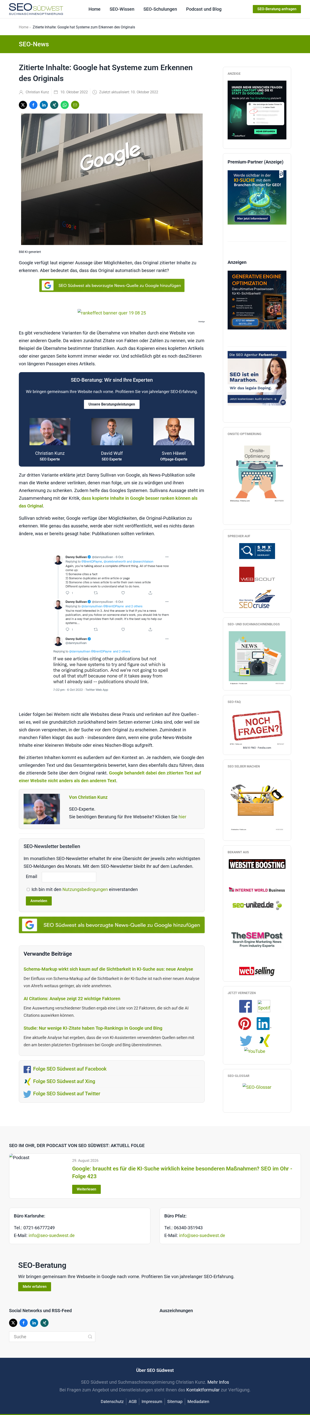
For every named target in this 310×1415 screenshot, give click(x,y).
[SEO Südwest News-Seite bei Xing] (266, 1040)
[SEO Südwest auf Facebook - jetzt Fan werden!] (247, 1006)
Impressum (152, 1401)
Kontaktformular (203, 1390)
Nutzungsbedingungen (85, 889)
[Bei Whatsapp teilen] (65, 105)
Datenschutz (112, 1401)
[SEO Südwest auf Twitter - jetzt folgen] (248, 1040)
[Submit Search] (90, 1336)
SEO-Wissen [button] (122, 9)
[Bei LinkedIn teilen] (44, 105)
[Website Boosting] (257, 863)
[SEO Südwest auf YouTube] (257, 1051)
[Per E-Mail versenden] (75, 105)
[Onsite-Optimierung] (257, 471)
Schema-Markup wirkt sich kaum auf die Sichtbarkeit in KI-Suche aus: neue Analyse (108, 969)
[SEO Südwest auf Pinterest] (247, 1023)
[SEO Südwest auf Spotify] (266, 1006)
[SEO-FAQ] (257, 727)
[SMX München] (257, 550)
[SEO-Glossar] (257, 1086)
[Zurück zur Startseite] (36, 9)
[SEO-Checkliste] (257, 109)
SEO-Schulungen (160, 9)
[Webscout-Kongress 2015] (257, 574)
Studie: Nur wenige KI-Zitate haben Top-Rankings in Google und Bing (93, 1028)
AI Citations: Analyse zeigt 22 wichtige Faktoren (72, 998)
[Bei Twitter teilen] (23, 105)
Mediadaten (198, 1401)
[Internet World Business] (257, 889)
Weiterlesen (86, 1189)
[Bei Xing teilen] (54, 105)
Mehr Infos (218, 1382)
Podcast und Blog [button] (203, 9)
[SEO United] (257, 905)
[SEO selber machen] (257, 802)
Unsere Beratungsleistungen (112, 404)
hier (182, 816)
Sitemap (174, 1401)
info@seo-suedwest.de (52, 1235)
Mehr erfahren (35, 1286)
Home (95, 9)
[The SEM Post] (257, 939)
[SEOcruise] (257, 598)
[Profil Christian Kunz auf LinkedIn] (266, 1023)
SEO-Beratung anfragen (276, 9)
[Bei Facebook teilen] (33, 105)
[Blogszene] (257, 658)
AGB (133, 1401)
